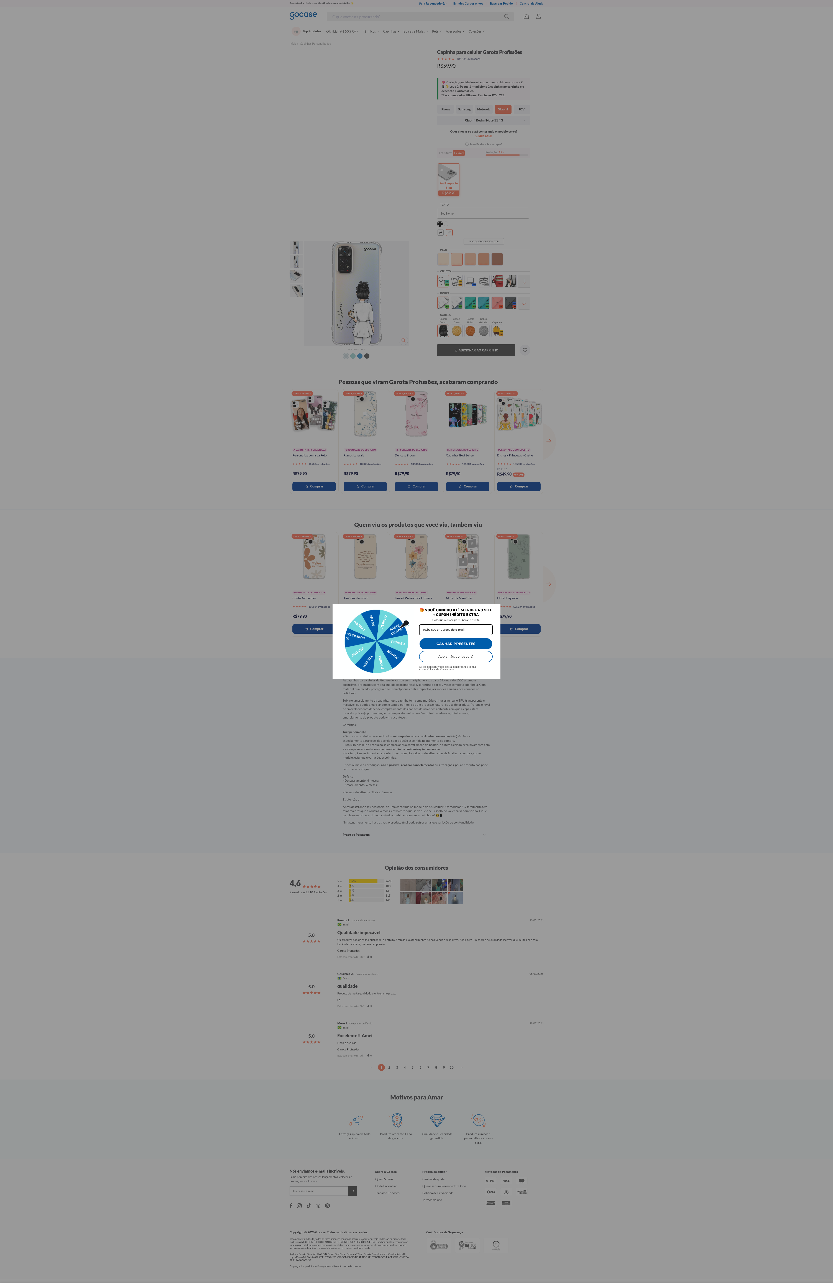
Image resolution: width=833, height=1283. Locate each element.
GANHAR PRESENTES (455, 644)
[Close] (495, 609)
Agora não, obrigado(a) (455, 656)
